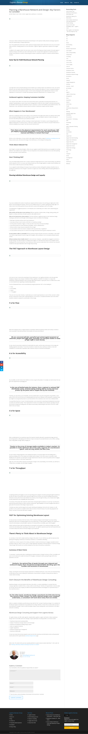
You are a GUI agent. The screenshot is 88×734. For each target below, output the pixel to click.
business (68, 46)
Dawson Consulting (32, 718)
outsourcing (68, 104)
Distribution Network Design (72, 74)
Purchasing (68, 122)
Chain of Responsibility (71, 52)
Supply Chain (28, 14)
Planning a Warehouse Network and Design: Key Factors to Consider (25, 644)
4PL (67, 38)
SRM (67, 134)
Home (61, 2)
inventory (68, 84)
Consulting (68, 56)
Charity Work (69, 54)
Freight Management (70, 82)
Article (23, 14)
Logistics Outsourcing (70, 94)
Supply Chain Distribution (71, 139)
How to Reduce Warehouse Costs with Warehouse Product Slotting (72, 21)
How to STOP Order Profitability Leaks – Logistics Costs (72, 26)
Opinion (67, 102)
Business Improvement (71, 48)
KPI (67, 90)
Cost (67, 58)
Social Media (69, 132)
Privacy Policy (13, 726)
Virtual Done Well (32, 722)
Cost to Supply (69, 64)
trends (67, 155)
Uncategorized (69, 157)
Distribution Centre (70, 70)
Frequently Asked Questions (16, 722)
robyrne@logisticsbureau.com (29, 655)
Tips (67, 151)
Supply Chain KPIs (70, 141)
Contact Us (76, 2)
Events (67, 78)
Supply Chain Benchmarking (72, 137)
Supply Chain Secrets (32, 720)
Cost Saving (68, 60)
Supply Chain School (70, 145)
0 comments (39, 14)
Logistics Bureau (31, 714)
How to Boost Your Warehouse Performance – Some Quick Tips (71, 13)
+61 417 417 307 (26, 656)
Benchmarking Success (33, 716)
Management (69, 96)
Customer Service (70, 68)
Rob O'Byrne (13, 14)
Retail (67, 124)
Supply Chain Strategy (70, 147)
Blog (71, 2)
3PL (67, 36)
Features (68, 80)
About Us (67, 2)
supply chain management (71, 143)
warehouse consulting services (52, 138)
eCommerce (68, 76)
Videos (67, 159)
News (67, 98)
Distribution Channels (70, 72)
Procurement (69, 117)
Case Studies (69, 50)
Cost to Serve (69, 62)
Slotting (67, 130)
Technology (68, 149)
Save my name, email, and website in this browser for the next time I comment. (27, 694)
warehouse (33, 14)
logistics (68, 92)
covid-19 (68, 66)
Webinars (68, 163)
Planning (68, 111)
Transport (68, 153)
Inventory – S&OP (70, 86)
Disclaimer (12, 724)
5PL (67, 40)
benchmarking (69, 44)
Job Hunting (68, 88)
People (67, 106)
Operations (68, 100)
